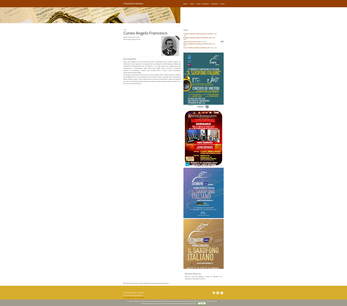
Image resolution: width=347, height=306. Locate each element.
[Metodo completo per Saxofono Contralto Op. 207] (211, 44)
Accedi (222, 4)
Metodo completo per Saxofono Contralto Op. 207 (197, 44)
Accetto (202, 303)
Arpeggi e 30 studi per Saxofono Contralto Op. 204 (197, 37)
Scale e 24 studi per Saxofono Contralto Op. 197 (196, 48)
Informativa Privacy (129, 297)
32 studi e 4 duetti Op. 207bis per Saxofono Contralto (198, 34)
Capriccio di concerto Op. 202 (191, 41)
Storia (198, 4)
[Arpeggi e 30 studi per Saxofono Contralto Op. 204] (211, 37)
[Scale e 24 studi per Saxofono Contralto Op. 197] (210, 48)
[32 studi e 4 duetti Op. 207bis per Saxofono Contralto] (213, 34)
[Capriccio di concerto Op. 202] (200, 41)
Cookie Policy (140, 297)
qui (218, 301)
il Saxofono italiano (133, 3)
